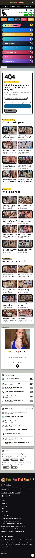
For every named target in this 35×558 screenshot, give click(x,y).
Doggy (22, 459)
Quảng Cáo (4, 503)
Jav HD (28, 462)
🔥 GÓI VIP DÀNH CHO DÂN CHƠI (10, 47)
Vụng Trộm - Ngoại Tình (8, 462)
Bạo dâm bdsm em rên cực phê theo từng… (13, 531)
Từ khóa (18, 492)
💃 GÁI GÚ (24, 19)
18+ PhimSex (6, 485)
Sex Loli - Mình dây (8, 454)
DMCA (2, 508)
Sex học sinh (6, 459)
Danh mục (12, 492)
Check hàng (6, 456)
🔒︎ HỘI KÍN (4, 19)
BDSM (23, 456)
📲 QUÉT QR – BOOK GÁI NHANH (10, 29)
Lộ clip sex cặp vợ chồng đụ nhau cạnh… (12, 523)
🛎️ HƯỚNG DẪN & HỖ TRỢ (8, 61)
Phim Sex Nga (14, 467)
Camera (25, 454)
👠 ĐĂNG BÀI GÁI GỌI (7, 56)
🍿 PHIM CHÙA (17, 19)
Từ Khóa (27, 6)
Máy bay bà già (14, 459)
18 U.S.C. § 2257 (5, 506)
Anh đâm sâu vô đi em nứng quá (10, 521)
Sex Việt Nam (17, 454)
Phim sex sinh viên (15, 456)
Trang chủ (6, 6)
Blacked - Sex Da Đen (20, 462)
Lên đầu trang (4, 553)
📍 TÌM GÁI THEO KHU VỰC (9, 43)
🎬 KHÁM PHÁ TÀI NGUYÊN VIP (10, 52)
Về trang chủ (11, 110)
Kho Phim (20, 6)
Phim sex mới (6, 467)
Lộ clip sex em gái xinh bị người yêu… (11, 518)
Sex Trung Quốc (6, 464)
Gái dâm (22, 464)
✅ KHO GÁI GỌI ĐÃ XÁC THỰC (9, 38)
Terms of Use (4, 511)
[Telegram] (2, 496)
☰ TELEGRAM (10, 19)
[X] (6, 496)
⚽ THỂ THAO (30, 19)
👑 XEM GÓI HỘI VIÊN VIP (8, 34)
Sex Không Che (15, 464)
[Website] (9, 496)
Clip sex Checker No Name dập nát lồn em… (13, 526)
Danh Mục (13, 6)
